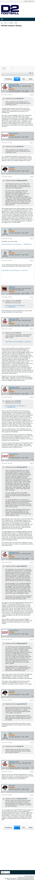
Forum (5, 22)
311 (23, 79)
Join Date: (11, 91)
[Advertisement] (17, 44)
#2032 (31, 329)
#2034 (31, 463)
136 (17, 79)
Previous (8, 79)
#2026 (31, 95)
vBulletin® (25, 877)
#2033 (31, 397)
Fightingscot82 (14, 84)
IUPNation (12, 287)
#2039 (31, 771)
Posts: (23, 91)
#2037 (31, 700)
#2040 (31, 795)
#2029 (31, 238)
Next (30, 79)
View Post (22, 98)
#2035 (31, 562)
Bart (10, 229)
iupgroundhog (13, 133)
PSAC (16, 22)
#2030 (31, 260)
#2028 (31, 176)
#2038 (31, 742)
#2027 (31, 142)
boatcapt (12, 167)
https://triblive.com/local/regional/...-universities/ (15, 270)
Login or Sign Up (28, 1)
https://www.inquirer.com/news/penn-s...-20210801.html (17, 244)
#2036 (31, 639)
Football (11, 22)
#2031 (31, 297)
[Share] (32, 90)
